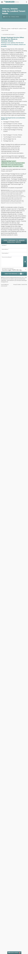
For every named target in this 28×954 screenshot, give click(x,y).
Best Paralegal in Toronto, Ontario (12, 135)
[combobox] (14, 269)
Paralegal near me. (8, 141)
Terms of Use (24, 284)
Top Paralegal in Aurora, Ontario (12, 137)
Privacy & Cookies (17, 284)
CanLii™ (10, 171)
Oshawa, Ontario (15, 16)
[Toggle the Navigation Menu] (2, 2)
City (9, 16)
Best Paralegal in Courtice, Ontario (12, 123)
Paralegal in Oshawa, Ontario (11, 122)
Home (6, 16)
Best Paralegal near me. (9, 139)
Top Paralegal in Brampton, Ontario (13, 128)
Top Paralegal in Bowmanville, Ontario (13, 125)
